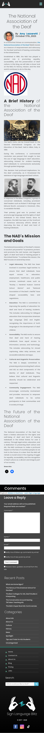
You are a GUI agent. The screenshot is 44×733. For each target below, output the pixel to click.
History (8, 629)
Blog (10, 663)
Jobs (10, 671)
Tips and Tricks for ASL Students (18, 639)
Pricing (10, 667)
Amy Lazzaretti (29, 33)
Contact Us (12, 655)
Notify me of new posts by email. (18, 557)
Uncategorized (12, 643)
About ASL (10, 618)
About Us (9, 622)
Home (10, 652)
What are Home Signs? (14, 584)
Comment (8, 510)
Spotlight (9, 636)
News (8, 632)
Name (7, 537)
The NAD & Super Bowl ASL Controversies (21, 606)
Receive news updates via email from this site (21, 568)
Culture (9, 625)
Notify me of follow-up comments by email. (22, 552)
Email (6, 544)
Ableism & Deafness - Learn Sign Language (24, 493)
